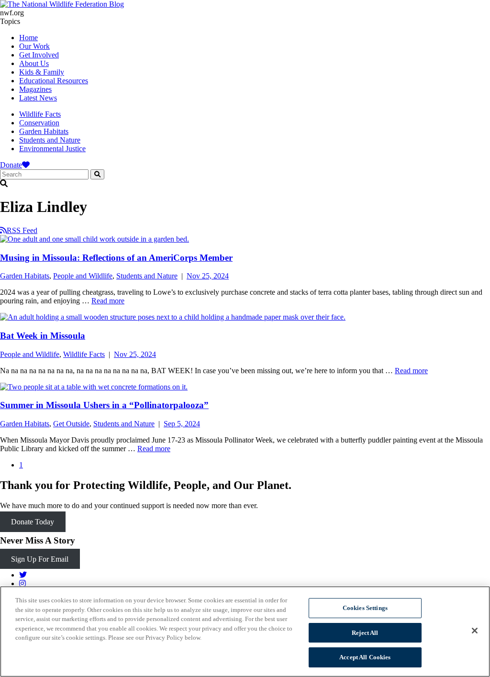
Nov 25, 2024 (208, 276)
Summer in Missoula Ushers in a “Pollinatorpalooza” (104, 405)
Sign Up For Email (39, 559)
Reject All (365, 632)
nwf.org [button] (12, 13)
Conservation (39, 123)
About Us (34, 63)
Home (28, 37)
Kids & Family (41, 72)
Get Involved (39, 55)
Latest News (38, 98)
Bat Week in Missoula (42, 336)
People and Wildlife (82, 276)
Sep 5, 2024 (182, 424)
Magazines (35, 89)
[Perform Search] (97, 174)
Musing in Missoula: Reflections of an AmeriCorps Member (116, 258)
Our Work (34, 46)
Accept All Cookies (364, 657)
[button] (245, 183)
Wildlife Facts (40, 114)
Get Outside (71, 424)
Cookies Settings (365, 607)
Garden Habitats (43, 131)
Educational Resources (53, 81)
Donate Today (32, 522)
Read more (107, 301)
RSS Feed (22, 230)
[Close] (474, 630)
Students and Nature (49, 140)
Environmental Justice (52, 148)
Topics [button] (10, 21)
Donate (11, 165)
